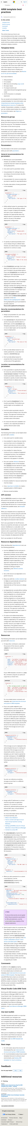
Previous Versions (13, 1117)
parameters (15, 151)
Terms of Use (19, 1122)
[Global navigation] (1, 2)
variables (11, 435)
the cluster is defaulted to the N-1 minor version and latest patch (15, 939)
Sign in (25, 2)
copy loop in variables (13, 486)
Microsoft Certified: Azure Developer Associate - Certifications (13, 1095)
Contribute (3, 1120)
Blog (20, 1117)
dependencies (16, 545)
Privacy (9, 1120)
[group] (15, 197)
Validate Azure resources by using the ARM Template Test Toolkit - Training (11, 1085)
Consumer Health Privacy (7, 1122)
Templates (7, 5)
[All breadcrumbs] (2, 5)
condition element (19, 579)
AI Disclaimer (4, 1117)
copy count (21, 84)
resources (12, 641)
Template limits (6, 22)
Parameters (5, 26)
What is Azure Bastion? (11, 817)
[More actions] (25, 5)
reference (16, 461)
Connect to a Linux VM (11, 830)
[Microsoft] (14, 2)
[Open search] (21, 2)
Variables (4, 28)
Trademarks (4, 1124)
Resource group (6, 24)
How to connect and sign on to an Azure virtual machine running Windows (14, 822)
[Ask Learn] (23, 5)
